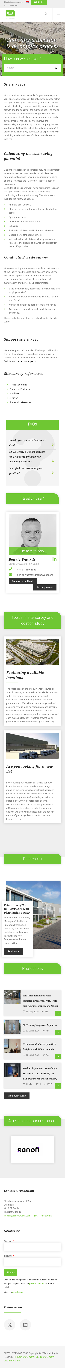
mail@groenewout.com (14, 2)
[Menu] (58, 14)
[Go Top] (59, 1361)
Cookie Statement (45, 1357)
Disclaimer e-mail (13, 1360)
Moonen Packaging (21, 389)
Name (9, 1241)
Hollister (16, 393)
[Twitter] (9, 1324)
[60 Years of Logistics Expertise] (12, 1026)
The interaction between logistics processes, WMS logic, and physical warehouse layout (40, 1000)
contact (20, 361)
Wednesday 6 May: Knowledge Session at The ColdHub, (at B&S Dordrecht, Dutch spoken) (40, 1073)
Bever (15, 398)
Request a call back (23, 581)
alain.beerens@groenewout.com (35, 574)
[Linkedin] (25, 1324)
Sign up (10, 1272)
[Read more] (58, 1013)
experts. (32, 361)
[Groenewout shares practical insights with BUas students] (12, 1045)
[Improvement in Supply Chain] (32, 1149)
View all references (21, 402)
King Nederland (19, 384)
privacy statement (37, 1283)
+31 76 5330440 (11, 6)
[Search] (46, 14)
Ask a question (44, 587)
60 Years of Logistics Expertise (40, 1025)
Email (9, 1255)
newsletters (17, 1292)
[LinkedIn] (54, 559)
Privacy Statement (24, 1357)
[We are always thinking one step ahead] (10, 14)
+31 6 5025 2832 (26, 569)
